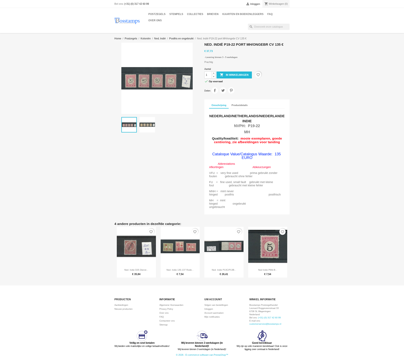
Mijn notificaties (212, 317)
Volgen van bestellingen (216, 305)
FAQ (270, 14)
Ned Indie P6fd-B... (267, 270)
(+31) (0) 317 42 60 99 (136, 4)
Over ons (155, 20)
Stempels (176, 14)
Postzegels (157, 14)
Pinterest (231, 90)
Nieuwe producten (123, 309)
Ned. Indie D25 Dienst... (136, 270)
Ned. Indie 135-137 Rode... (180, 270)
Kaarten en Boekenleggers (243, 14)
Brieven (213, 14)
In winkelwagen (234, 75)
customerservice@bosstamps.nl (265, 324)
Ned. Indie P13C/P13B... (224, 270)
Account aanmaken (214, 313)
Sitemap (163, 324)
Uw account (213, 299)
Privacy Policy (166, 309)
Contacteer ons (167, 320)
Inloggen (208, 309)
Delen (215, 90)
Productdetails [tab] (240, 105)
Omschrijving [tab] (218, 105)
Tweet (223, 90)
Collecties (195, 14)
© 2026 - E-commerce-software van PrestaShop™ (202, 354)
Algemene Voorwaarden (171, 305)
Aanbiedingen (121, 305)
